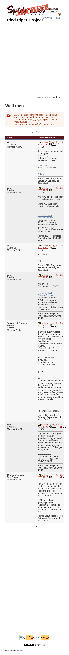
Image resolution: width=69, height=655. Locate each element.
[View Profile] (53, 144)
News (57, 18)
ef (8, 142)
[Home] (34, 10)
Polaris (41, 174)
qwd (9, 425)
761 (46, 465)
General (47, 97)
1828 (47, 178)
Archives (47, 18)
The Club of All (45, 215)
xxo (9, 188)
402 (46, 236)
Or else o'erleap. (15, 475)
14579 (47, 516)
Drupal (20, 651)
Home (39, 97)
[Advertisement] (34, 57)
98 (46, 415)
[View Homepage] (63, 426)
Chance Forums (45, 218)
